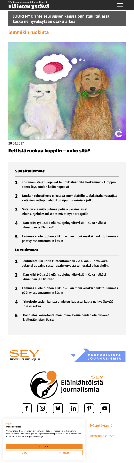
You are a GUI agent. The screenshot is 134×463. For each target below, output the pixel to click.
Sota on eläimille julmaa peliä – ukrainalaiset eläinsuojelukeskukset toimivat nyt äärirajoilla (55, 211)
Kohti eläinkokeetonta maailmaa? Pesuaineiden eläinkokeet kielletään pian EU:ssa (66, 317)
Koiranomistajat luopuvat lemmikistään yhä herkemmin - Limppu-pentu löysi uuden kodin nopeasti (69, 184)
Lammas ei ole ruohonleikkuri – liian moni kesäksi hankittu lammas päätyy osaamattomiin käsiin (70, 238)
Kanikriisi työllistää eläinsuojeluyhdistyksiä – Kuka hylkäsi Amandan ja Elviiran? (64, 225)
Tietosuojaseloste (102, 436)
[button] (11, 424)
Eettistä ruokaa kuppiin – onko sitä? (49, 150)
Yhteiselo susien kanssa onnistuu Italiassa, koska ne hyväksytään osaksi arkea (69, 304)
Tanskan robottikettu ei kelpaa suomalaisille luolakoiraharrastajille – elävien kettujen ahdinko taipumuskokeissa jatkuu (69, 198)
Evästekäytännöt (101, 425)
